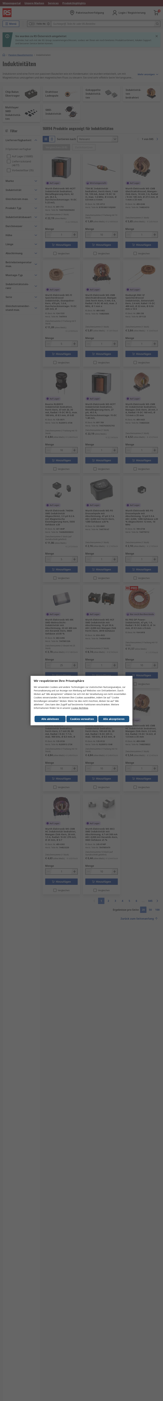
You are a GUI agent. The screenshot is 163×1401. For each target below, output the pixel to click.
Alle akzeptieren (113, 719)
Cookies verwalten (82, 719)
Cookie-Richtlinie (79, 707)
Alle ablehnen (50, 719)
